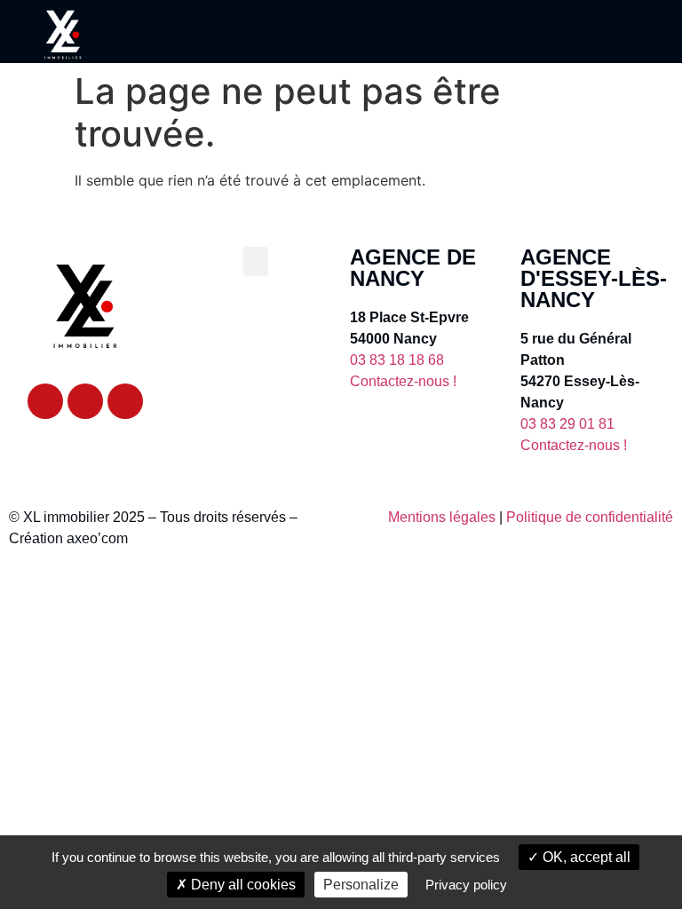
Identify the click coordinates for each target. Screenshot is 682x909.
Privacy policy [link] (466, 884)
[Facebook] (45, 401)
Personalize (361, 884)
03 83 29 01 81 (567, 423)
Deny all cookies (241, 884)
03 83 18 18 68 (397, 360)
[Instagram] (125, 401)
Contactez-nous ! (403, 381)
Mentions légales (442, 517)
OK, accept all (584, 857)
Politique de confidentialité (589, 517)
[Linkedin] (85, 401)
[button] (651, 31)
